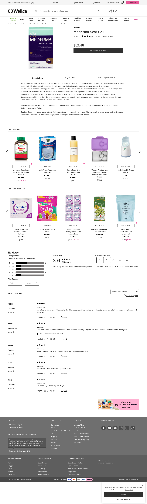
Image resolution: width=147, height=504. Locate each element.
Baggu (10, 466)
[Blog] (121, 428)
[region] (123, 492)
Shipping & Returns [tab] (106, 77)
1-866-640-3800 (26, 479)
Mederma (78, 27)
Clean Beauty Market (75, 463)
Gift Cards (54, 428)
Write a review (107, 36)
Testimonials (78, 431)
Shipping (54, 436)
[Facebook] (103, 428)
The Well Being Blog (81, 439)
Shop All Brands (43, 474)
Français (55, 3)
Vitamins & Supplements (113, 19)
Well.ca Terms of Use (81, 436)
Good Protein (42, 463)
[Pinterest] (115, 428)
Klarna (53, 442)
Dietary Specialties (74, 474)
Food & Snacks (100, 19)
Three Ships (42, 466)
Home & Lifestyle (89, 19)
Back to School (13, 19)
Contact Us (55, 425)
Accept (123, 494)
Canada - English (16, 425)
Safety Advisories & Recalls (60, 431)
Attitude (11, 471)
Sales (136, 19)
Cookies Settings (123, 499)
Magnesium (72, 471)
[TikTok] (132, 428)
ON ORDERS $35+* (19, 3)
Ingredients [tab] (70, 77)
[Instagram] (109, 428)
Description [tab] (37, 77)
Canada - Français (16, 427)
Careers (54, 448)
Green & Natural (126, 19)
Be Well (77, 442)
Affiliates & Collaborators (83, 428)
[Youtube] (127, 428)
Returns (54, 439)
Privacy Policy (129, 490)
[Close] (142, 485)
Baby (22, 19)
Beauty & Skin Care (41, 19)
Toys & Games (73, 466)
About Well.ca (79, 425)
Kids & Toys (31, 19)
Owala (10, 468)
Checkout (132, 2)
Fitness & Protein (65, 19)
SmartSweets (42, 471)
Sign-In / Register (113, 3)
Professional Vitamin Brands (78, 468)
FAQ (52, 434)
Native (10, 463)
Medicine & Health (77, 19)
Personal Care (54, 19)
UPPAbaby (41, 468)
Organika (11, 474)
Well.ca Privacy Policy (81, 434)
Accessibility (55, 445)
